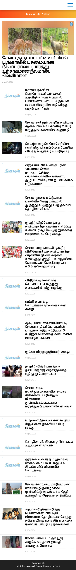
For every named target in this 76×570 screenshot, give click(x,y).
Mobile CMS (53, 566)
